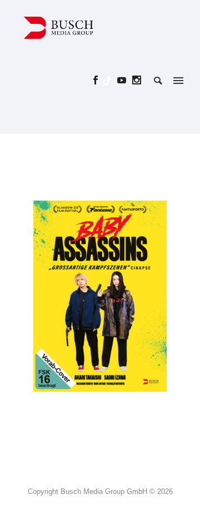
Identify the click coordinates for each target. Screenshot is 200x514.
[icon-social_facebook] (98, 80)
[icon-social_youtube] (124, 80)
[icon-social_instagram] (137, 80)
